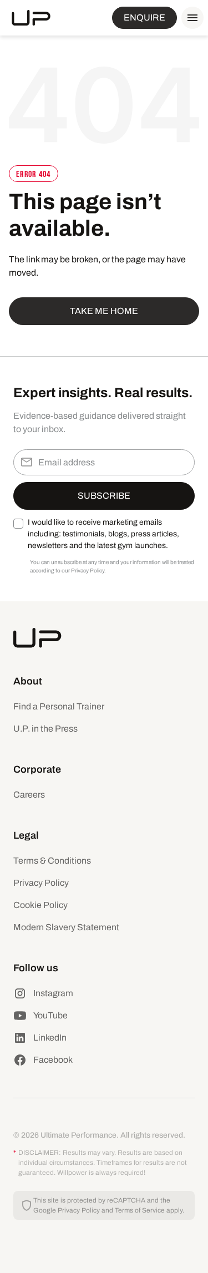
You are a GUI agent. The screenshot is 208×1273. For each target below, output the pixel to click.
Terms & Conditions (52, 860)
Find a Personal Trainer (58, 706)
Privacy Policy (41, 882)
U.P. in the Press (45, 728)
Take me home (104, 311)
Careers (29, 794)
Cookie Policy (40, 905)
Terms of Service (140, 1210)
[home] (31, 18)
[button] (190, 18)
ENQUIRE (144, 17)
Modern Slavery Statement (66, 927)
